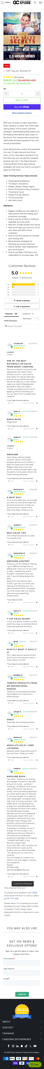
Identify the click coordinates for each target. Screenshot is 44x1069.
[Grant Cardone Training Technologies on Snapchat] (22, 1046)
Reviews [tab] (9, 314)
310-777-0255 (12, 898)
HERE (34, 892)
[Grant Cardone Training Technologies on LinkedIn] (17, 1046)
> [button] (23, 884)
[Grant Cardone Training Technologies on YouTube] (35, 1046)
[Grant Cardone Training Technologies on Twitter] (31, 1046)
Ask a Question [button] (23, 306)
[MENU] (1, 2)
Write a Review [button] (23, 301)
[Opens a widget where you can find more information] (35, 1065)
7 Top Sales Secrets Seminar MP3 (20, 478)
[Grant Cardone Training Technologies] (22, 2)
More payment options (22, 113)
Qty (4, 89)
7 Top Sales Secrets (14, 600)
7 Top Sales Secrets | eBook (18, 400)
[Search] (35, 2)
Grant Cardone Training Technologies (25, 1052)
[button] (37, 403)
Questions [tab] (26, 314)
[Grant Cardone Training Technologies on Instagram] (13, 1046)
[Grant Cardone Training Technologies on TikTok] (26, 1046)
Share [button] (12, 403)
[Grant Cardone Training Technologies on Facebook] (9, 1046)
